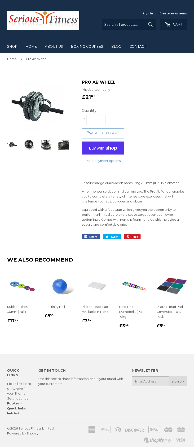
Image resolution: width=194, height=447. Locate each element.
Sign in (148, 13)
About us (54, 46)
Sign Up (178, 381)
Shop (12, 46)
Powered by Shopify (22, 433)
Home (31, 46)
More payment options (103, 161)
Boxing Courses (87, 46)
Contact (137, 46)
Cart (177, 24)
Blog (116, 46)
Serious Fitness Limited (36, 428)
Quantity (89, 110)
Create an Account (173, 13)
